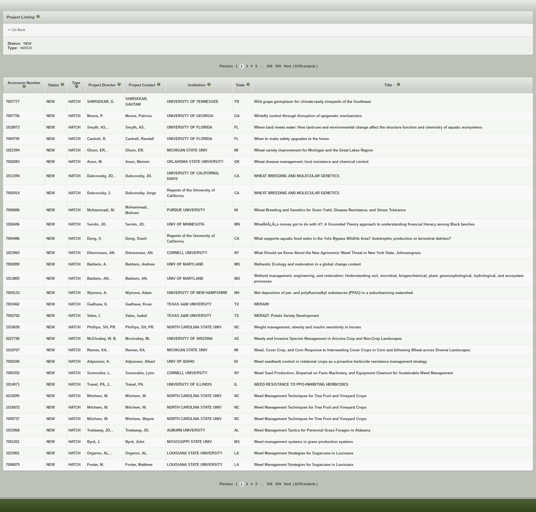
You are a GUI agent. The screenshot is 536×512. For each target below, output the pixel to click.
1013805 (13, 278)
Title (388, 85)
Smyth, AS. (135, 127)
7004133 (13, 293)
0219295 (13, 396)
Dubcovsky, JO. (138, 176)
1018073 (13, 127)
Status (54, 85)
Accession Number (24, 83)
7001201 (13, 442)
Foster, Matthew (138, 465)
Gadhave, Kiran (138, 304)
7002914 (13, 193)
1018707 (13, 350)
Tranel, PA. (134, 384)
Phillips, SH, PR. (139, 327)
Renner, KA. (135, 350)
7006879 (13, 465)
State (241, 85)
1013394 (13, 176)
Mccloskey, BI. (137, 338)
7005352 (13, 373)
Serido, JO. (135, 224)
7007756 (13, 116)
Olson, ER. (134, 150)
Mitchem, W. (136, 396)
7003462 (13, 304)
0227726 (13, 338)
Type (76, 83)
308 (269, 66)
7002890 (13, 264)
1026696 (13, 224)
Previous (226, 66)
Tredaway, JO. (137, 430)
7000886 (13, 210)
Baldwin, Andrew (140, 264)
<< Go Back (16, 30)
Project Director (102, 85)
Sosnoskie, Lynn (139, 373)
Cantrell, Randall (139, 139)
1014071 (13, 384)
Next (287, 66)
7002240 (13, 361)
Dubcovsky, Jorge (140, 193)
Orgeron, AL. (136, 453)
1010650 (13, 327)
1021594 (13, 150)
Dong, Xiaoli (136, 238)
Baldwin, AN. (136, 278)
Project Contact (142, 85)
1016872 (13, 407)
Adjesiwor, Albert (140, 361)
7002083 (13, 162)
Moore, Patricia (138, 116)
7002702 (13, 316)
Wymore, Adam (138, 293)
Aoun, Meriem (137, 162)
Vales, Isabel (136, 316)
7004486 (13, 238)
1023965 (13, 253)
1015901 (13, 453)
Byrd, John (134, 442)
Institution (197, 85)
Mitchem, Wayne (139, 419)
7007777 (13, 101)
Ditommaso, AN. (139, 253)
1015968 (13, 430)
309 (278, 66)
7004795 (13, 139)
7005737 (13, 419)
